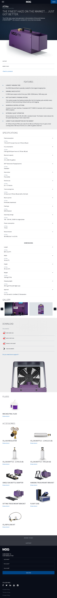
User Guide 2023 (10, 333)
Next (55, 309)
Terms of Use (6, 592)
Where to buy (6, 66)
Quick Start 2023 (10, 338)
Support (5, 61)
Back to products (8, 71)
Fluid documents (10, 348)
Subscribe (28, 572)
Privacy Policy (6, 595)
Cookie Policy (6, 589)
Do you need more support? (10, 354)
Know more (6, 416)
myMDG (54, 1)
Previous (2, 309)
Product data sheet (11, 343)
